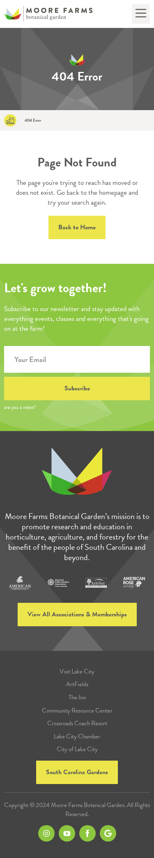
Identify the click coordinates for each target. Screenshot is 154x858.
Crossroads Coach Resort (77, 723)
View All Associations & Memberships (77, 614)
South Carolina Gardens (77, 772)
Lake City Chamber (77, 736)
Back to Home (77, 227)
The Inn (77, 697)
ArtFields (77, 684)
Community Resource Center (77, 710)
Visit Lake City (77, 671)
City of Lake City (77, 749)
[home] (48, 14)
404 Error (33, 120)
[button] (141, 14)
